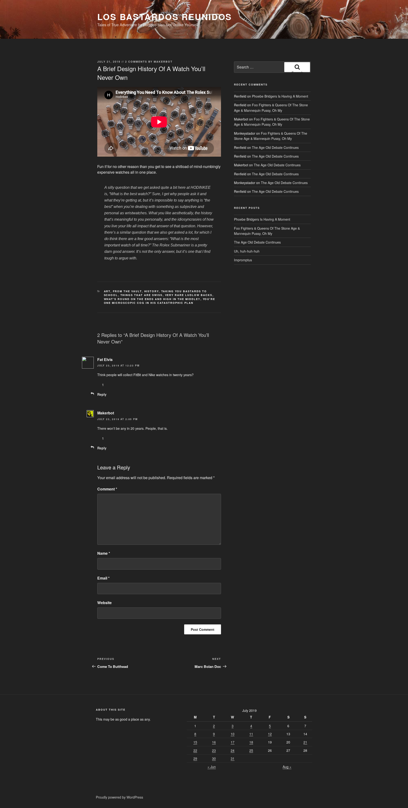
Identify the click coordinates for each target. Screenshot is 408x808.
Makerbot (163, 61)
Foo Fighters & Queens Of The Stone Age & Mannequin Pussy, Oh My (272, 122)
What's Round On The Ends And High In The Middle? (152, 299)
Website (104, 602)
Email (103, 578)
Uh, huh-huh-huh (246, 251)
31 (232, 758)
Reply (101, 394)
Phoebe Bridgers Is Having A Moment (280, 96)
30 (214, 758)
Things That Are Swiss (141, 295)
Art (107, 291)
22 (195, 750)
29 (195, 758)
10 (232, 733)
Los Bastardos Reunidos (164, 16)
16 (214, 742)
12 (270, 733)
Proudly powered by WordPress (119, 797)
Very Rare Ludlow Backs (188, 295)
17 (232, 742)
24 (232, 750)
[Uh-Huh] (99, 384)
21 (305, 742)
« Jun (212, 766)
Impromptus (243, 260)
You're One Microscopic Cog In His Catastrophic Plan (159, 301)
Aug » (287, 766)
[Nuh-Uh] (112, 384)
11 (251, 733)
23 (214, 750)
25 (251, 750)
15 (195, 742)
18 (251, 742)
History (151, 291)
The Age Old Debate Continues (275, 147)
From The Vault (127, 291)
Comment (107, 489)
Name (103, 553)
